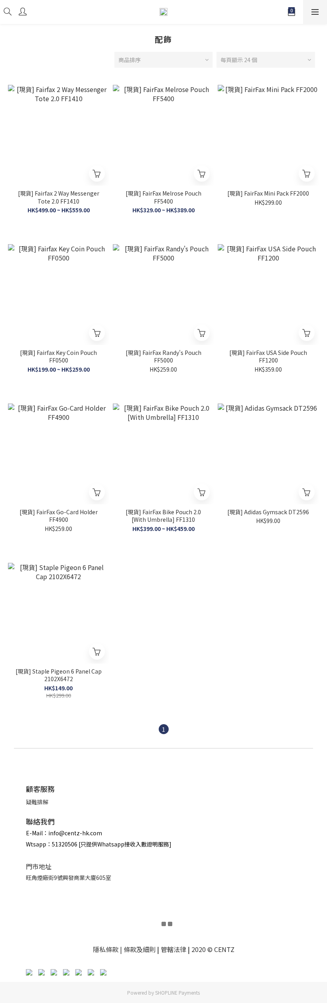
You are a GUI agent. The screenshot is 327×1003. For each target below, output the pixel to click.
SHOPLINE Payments (177, 992)
